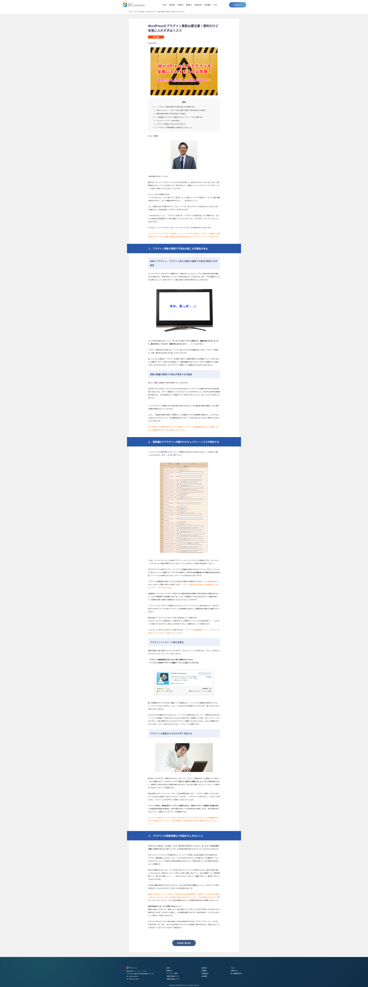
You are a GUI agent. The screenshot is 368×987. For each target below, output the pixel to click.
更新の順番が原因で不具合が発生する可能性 (171, 113)
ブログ (215, 5)
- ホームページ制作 (172, 973)
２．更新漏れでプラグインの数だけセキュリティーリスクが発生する (179, 117)
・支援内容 (168, 971)
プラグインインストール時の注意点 (168, 120)
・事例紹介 (203, 971)
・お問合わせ (233, 971)
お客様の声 (198, 5)
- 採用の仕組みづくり (172, 979)
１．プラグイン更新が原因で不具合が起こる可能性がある (175, 107)
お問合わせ (238, 5)
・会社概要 (203, 976)
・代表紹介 (203, 968)
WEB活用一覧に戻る (184, 943)
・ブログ (232, 968)
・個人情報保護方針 (235, 973)
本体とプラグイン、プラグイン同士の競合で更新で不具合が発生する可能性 (181, 110)
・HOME (167, 968)
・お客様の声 (204, 973)
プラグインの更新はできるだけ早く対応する (171, 124)
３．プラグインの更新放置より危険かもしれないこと (173, 127)
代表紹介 (180, 5)
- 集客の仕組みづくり (172, 976)
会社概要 (207, 5)
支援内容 (172, 5)
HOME (164, 5)
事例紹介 (189, 5)
